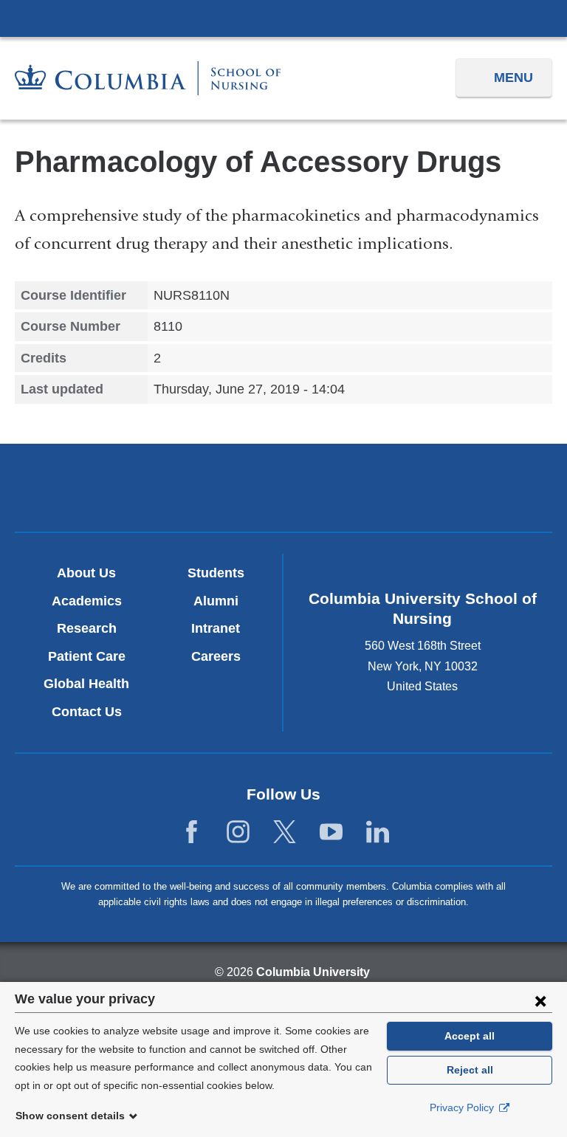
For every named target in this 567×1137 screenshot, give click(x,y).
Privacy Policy (463, 1107)
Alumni (215, 601)
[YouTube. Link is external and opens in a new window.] (331, 832)
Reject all (470, 1070)
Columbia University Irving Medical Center (283, 17)
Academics (87, 601)
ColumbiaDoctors (459, 486)
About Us (86, 573)
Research (87, 628)
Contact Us (87, 711)
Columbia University (313, 972)
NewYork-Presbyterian (283, 489)
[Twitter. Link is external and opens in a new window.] (284, 832)
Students (216, 573)
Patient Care (87, 656)
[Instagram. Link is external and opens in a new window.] (238, 832)
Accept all (469, 1036)
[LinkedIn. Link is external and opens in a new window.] (377, 832)
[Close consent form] (540, 1000)
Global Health (86, 683)
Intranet (215, 628)
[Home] (148, 78)
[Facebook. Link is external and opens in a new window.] (191, 832)
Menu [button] (513, 77)
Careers (216, 656)
